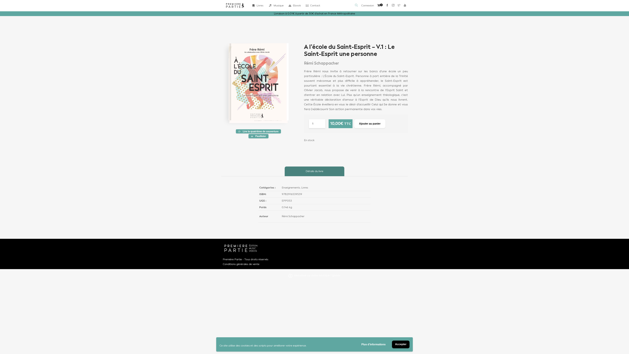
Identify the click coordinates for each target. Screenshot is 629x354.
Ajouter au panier (370, 123)
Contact (315, 5)
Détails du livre (314, 171)
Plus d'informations (373, 344)
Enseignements (291, 187)
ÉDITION (253, 246)
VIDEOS (253, 251)
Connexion (367, 5)
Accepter (400, 344)
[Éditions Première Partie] (235, 5)
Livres (260, 5)
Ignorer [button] (336, 275)
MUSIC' (252, 248)
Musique (279, 5)
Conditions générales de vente (241, 264)
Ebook (297, 5)
